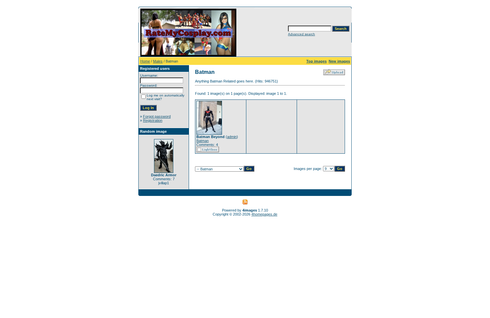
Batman (202, 141)
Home (145, 61)
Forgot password (157, 116)
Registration (152, 120)
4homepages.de (264, 214)
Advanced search (301, 34)
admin (232, 137)
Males (158, 61)
